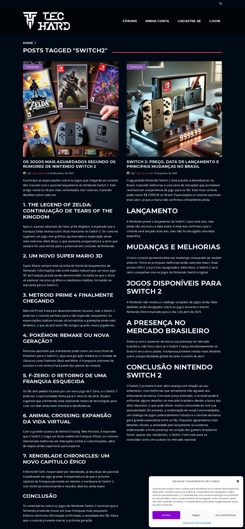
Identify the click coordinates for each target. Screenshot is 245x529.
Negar (196, 515)
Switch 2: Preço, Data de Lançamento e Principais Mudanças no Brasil (173, 164)
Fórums (130, 21)
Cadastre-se (189, 21)
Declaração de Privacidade (197, 522)
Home (28, 43)
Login (214, 21)
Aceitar (166, 515)
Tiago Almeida (39, 173)
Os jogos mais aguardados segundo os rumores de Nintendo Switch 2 (69, 164)
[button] (238, 481)
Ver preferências (225, 515)
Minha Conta (157, 21)
